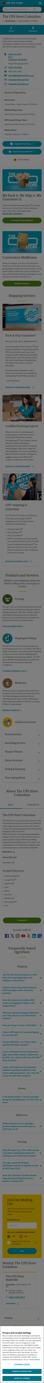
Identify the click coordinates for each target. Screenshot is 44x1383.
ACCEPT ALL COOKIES (22, 1378)
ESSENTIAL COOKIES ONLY (22, 1371)
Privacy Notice (34, 1360)
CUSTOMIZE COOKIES (22, 1364)
